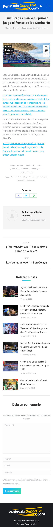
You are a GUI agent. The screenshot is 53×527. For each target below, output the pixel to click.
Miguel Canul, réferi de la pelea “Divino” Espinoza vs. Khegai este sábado (35, 347)
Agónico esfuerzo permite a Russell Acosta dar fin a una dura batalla (33, 291)
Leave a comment (26, 172)
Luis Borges (42, 177)
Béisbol (8, 46)
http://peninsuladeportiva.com (34, 220)
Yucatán (8, 54)
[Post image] (10, 291)
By (18, 169)
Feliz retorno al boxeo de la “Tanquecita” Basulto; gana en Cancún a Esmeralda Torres (34, 328)
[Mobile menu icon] (47, 6)
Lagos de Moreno (30, 177)
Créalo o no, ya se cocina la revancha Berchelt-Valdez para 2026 (34, 365)
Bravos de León (16, 177)
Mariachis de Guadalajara (26, 180)
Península (9, 50)
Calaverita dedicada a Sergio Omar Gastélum (33, 382)
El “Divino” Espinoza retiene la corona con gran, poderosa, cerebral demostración (34, 310)
